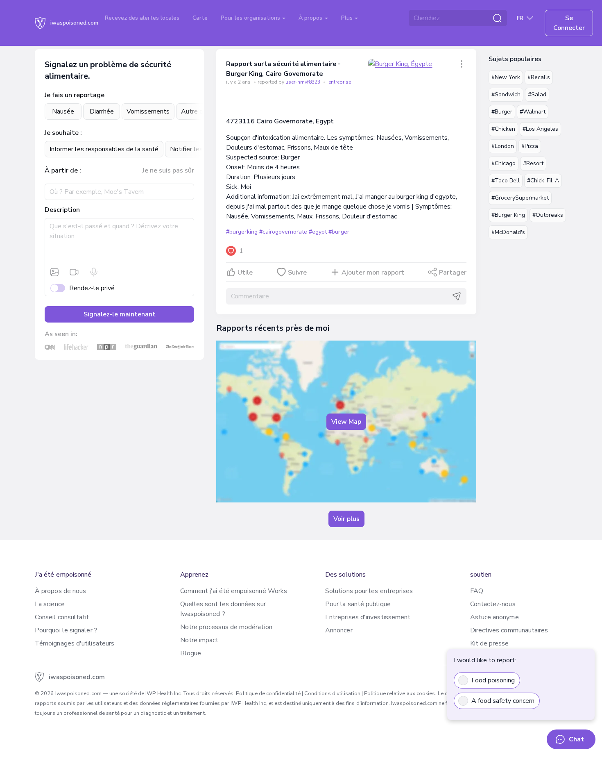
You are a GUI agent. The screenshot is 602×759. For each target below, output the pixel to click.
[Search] (497, 18)
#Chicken (503, 129)
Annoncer (339, 630)
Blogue (190, 653)
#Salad (537, 94)
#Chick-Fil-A (543, 180)
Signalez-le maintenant (120, 314)
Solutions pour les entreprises (369, 590)
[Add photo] (54, 272)
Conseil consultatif (62, 617)
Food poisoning (493, 680)
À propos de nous (60, 590)
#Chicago (503, 163)
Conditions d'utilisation (332, 693)
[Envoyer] (457, 296)
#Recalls (538, 77)
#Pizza (529, 146)
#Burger (501, 112)
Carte (200, 18)
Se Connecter (569, 23)
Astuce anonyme (494, 617)
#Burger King (508, 215)
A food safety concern (502, 700)
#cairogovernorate (283, 232)
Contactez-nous (493, 604)
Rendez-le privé (92, 288)
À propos (311, 18)
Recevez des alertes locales (142, 18)
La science (50, 604)
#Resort (533, 163)
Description (62, 209)
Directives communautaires (509, 630)
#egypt (318, 232)
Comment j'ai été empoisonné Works (233, 590)
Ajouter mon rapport (373, 272)
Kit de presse (489, 643)
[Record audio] (94, 272)
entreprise (339, 82)
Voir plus (346, 518)
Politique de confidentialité (268, 693)
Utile (245, 272)
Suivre (297, 272)
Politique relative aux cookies (399, 693)
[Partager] (461, 64)
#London (502, 146)
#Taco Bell (505, 180)
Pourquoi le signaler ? (66, 630)
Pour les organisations (251, 18)
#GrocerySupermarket (520, 198)
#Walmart (532, 112)
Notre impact (199, 640)
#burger (338, 232)
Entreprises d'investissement (367, 617)
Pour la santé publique (358, 604)
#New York (505, 77)
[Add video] (74, 272)
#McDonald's (508, 232)
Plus (347, 18)
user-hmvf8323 (303, 82)
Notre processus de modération (226, 627)
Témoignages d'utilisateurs (74, 643)
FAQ (476, 590)
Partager (452, 272)
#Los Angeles (540, 129)
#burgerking (241, 232)
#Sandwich (506, 94)
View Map (346, 421)
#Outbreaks (547, 215)
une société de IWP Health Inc (145, 693)
